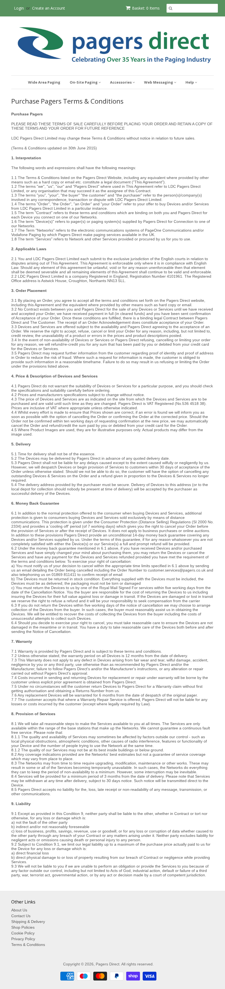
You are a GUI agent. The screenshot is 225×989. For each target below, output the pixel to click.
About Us (19, 910)
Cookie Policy (23, 933)
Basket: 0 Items (146, 8)
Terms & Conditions (28, 944)
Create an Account (48, 8)
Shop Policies (23, 927)
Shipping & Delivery (28, 921)
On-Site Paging (84, 82)
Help (190, 82)
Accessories (121, 82)
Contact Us (20, 916)
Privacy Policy (23, 939)
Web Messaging (159, 82)
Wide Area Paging (44, 82)
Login (19, 8)
